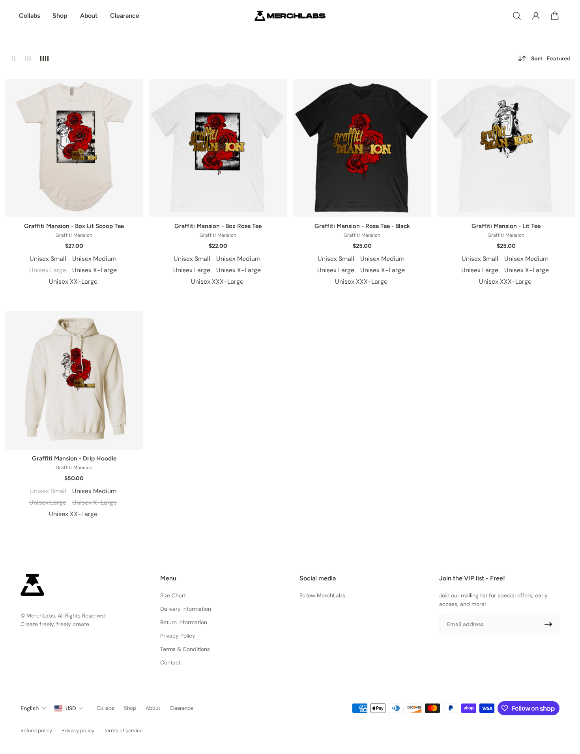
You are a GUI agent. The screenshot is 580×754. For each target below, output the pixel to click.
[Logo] (290, 16)
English (30, 708)
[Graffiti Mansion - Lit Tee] (506, 148)
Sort (551, 58)
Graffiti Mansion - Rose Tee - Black (362, 226)
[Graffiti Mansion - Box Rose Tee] (218, 148)
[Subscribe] (548, 624)
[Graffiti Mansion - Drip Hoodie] (74, 380)
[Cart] (554, 15)
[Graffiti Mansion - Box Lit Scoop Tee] (74, 148)
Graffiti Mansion (74, 235)
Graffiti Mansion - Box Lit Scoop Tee (74, 226)
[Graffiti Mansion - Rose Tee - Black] (362, 148)
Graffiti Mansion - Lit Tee (506, 226)
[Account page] (535, 15)
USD (70, 708)
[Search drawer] (516, 15)
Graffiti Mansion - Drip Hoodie (74, 458)
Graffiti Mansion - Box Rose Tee (218, 226)
